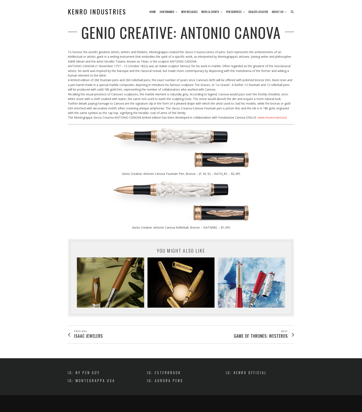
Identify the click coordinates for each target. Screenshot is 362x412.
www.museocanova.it (272, 117)
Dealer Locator (258, 11)
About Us (277, 11)
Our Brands (167, 11)
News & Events (210, 11)
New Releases (189, 11)
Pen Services (234, 11)
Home (152, 11)
